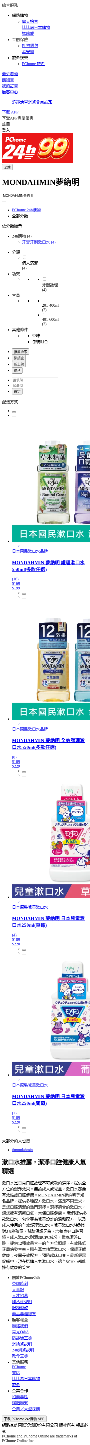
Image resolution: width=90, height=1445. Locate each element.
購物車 (8, 80)
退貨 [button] (32, 102)
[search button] (4, 201)
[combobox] (45, 184)
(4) (39, 242)
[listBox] (45, 401)
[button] (45, 34)
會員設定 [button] (44, 102)
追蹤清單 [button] (20, 102)
